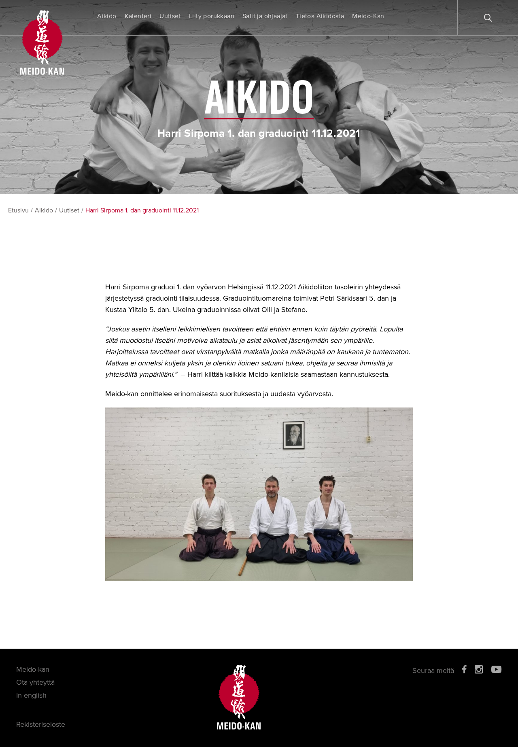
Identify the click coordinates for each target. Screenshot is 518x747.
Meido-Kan (368, 16)
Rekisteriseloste (40, 724)
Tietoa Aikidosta (320, 16)
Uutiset (170, 16)
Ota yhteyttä (35, 682)
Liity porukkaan (211, 16)
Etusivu (18, 210)
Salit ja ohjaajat (265, 16)
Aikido (106, 16)
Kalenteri (138, 16)
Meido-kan (32, 669)
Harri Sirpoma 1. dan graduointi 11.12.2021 (142, 210)
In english (31, 695)
